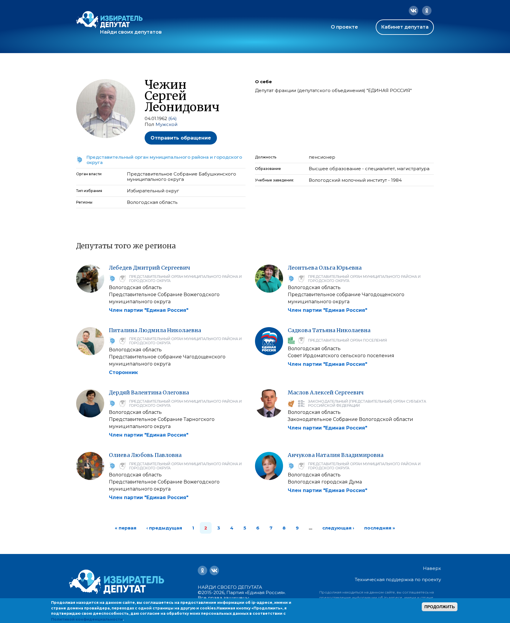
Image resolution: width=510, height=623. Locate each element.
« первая (125, 528)
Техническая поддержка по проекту (398, 579)
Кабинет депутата (405, 27)
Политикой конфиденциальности (87, 619)
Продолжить (439, 606)
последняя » (379, 528)
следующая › (338, 528)
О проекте (344, 27)
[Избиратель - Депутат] (109, 19)
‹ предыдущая (164, 528)
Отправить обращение (181, 138)
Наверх (432, 568)
